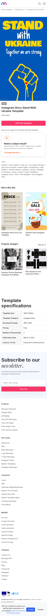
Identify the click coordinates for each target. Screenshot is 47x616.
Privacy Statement (7, 602)
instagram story (20, 9)
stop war (24, 165)
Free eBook (6, 504)
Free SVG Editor (7, 423)
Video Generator (7, 528)
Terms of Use (35, 599)
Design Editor (6, 412)
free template (25, 174)
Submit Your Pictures (9, 490)
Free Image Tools (8, 426)
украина (25, 170)
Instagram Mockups (9, 467)
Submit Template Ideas (10, 497)
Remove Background (9, 538)
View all (41, 245)
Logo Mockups (7, 453)
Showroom (5, 443)
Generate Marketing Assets (12, 487)
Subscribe (23, 389)
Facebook (5, 569)
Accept (30, 610)
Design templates (6, 9)
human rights (22, 167)
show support (14, 165)
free (16, 174)
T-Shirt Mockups (7, 457)
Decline (41, 610)
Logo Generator (7, 524)
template (34, 172)
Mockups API (6, 558)
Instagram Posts (7, 460)
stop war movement (8, 167)
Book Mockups (7, 450)
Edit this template (23, 123)
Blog (3, 565)
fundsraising (33, 167)
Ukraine (4, 165)
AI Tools (4, 517)
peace (32, 170)
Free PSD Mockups (9, 419)
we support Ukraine (36, 165)
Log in (3, 480)
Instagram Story (7, 174)
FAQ (3, 484)
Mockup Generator (8, 409)
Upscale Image (7, 531)
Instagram (5, 572)
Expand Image (7, 535)
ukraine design (14, 170)
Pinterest (4, 576)
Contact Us (5, 555)
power (20, 172)
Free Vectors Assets (9, 430)
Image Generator (8, 521)
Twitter (4, 579)
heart (27, 172)
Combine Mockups (8, 501)
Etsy (3, 446)
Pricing (4, 562)
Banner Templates (8, 464)
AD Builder (5, 416)
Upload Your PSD (8, 494)
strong (14, 172)
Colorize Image (7, 542)
